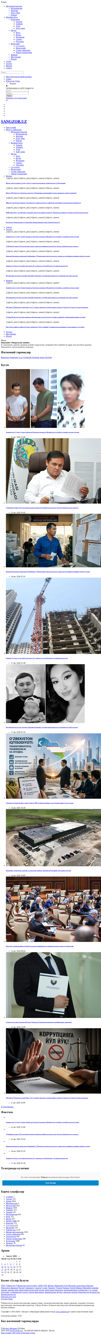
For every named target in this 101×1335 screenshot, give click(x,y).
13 (11, 1267)
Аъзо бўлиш (50, 1183)
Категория (15, 19)
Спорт (8, 61)
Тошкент (51, 1288)
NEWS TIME (11, 1221)
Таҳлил (9, 64)
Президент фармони (9, 1288)
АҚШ (40, 1286)
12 (8, 1267)
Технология (11, 1236)
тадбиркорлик (16, 1292)
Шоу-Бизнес (16, 57)
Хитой (73, 1288)
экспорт (74, 1292)
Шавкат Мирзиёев (83, 1288)
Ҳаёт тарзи (20, 28)
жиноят (4, 1290)
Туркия (59, 1288)
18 (5, 1270)
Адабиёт (9, 1197)
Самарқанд (29, 1288)
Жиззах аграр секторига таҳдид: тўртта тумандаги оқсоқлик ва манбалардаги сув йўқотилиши (35, 183)
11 (5, 1267)
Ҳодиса (9, 332)
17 (2, 1270)
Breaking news (12, 17)
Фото (18, 33)
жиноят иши (13, 1290)
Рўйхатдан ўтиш (13, 81)
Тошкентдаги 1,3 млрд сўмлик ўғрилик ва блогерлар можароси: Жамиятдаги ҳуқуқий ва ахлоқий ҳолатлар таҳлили (42, 236)
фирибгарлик (50, 1292)
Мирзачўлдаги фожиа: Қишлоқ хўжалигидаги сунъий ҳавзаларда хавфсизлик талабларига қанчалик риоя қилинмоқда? (43, 203)
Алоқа (8, 79)
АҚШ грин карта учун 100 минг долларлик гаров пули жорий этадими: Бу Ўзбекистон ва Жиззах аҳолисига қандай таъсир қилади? (47, 212)
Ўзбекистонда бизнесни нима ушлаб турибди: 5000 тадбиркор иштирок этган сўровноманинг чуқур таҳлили (39, 803)
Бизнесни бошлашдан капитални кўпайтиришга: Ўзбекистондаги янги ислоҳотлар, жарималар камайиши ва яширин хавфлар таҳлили (48, 256)
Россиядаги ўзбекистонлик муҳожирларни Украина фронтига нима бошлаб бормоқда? (33, 222)
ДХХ (45, 1286)
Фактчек (14, 11)
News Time (15, 13)
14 (14, 1267)
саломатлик (83, 1290)
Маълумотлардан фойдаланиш (19, 77)
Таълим (19, 22)
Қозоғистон (95, 1292)
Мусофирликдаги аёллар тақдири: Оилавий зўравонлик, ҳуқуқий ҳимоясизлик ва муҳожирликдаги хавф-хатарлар (42, 275)
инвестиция (24, 1290)
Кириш (13, 84)
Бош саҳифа (11, 127)
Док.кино (20, 41)
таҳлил (25, 1292)
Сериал (19, 39)
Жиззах (9, 66)
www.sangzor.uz (62, 1312)
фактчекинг (39, 1292)
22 (17, 1270)
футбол (60, 1292)
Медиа (13, 30)
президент (59, 1290)
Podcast (14, 15)
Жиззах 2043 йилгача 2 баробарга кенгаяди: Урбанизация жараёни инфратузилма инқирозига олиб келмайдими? (41, 193)
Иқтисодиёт (21, 48)
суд (89, 1290)
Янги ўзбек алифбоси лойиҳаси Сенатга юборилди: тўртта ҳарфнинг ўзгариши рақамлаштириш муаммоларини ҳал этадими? (45, 327)
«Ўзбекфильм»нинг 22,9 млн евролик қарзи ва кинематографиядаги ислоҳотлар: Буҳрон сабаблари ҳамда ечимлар (42, 246)
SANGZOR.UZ (14, 121)
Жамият (14, 55)
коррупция (49, 1290)
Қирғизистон (83, 1292)
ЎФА (3, 1286)
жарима (95, 1288)
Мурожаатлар (11, 1203)
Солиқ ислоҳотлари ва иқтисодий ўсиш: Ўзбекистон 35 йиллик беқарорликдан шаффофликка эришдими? (39, 1022)
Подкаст (9, 1243)
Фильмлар (20, 37)
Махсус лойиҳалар (14, 130)
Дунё (18, 26)
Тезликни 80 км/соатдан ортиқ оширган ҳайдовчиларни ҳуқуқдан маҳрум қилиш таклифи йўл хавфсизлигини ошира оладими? (45, 317)
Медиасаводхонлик (14, 6)
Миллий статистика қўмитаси (80, 1286)
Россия (21, 1288)
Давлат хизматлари (24, 52)
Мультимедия (16, 8)
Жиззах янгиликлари (15, 1232)
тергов (31, 1292)
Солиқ (44, 1288)
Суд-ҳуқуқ (20, 46)
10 (2, 1267)
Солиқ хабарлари (23, 50)
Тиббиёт (19, 24)
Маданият (10, 1228)
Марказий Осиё (61, 1286)
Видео (18, 35)
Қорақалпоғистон (8, 1294)
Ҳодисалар (10, 1241)
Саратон (38, 1288)
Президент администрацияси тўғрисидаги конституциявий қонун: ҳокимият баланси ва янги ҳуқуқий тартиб (40, 946)
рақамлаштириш (70, 1290)
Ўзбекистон (11, 1230)
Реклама (26, 1333)
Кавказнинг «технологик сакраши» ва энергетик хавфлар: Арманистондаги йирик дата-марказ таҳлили (38, 870)
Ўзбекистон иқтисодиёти (26, 1286)
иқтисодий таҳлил (37, 1290)
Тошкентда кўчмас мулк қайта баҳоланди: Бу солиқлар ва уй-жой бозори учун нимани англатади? (37, 266)
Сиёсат (9, 68)
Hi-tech (14, 59)
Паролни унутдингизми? (16, 98)
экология (67, 1292)
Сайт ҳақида (16, 1333)
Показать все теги (8, 1297)
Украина (65, 1288)
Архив (8, 1201)
